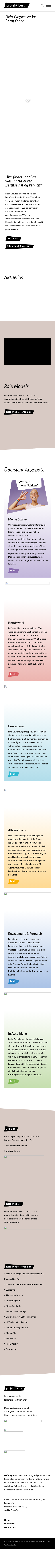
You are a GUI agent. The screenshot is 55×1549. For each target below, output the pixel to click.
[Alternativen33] (41, 59)
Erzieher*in (11, 1349)
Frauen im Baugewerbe (17, 1328)
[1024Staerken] (27, 496)
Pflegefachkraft (13, 1306)
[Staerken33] (14, 37)
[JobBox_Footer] (24, 1173)
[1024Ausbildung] (27, 1010)
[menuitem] (41, 7)
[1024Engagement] (27, 910)
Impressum (9, 1524)
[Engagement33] (15, 88)
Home (7, 1520)
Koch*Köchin (12, 1344)
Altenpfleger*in (13, 1301)
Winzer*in (10, 1290)
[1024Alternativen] (27, 806)
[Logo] (17, 5)
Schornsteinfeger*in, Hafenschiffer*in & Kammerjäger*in (24, 1276)
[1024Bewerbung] (27, 703)
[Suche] (41, 9)
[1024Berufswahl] (27, 598)
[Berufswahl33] (41, 37)
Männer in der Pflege (16, 1311)
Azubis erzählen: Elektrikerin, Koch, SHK (25, 1284)
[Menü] (47, 5)
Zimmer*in (11, 1333)
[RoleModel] (27, 1240)
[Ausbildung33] (40, 89)
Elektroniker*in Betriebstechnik (21, 1317)
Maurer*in (11, 1338)
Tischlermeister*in (14, 1295)
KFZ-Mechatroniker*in (17, 1322)
